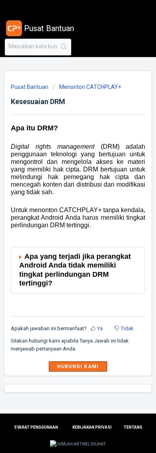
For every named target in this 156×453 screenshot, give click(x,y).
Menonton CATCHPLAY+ (90, 87)
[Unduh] (63, 221)
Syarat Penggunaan (36, 427)
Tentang (133, 427)
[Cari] (64, 47)
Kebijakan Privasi (92, 427)
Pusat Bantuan (29, 87)
